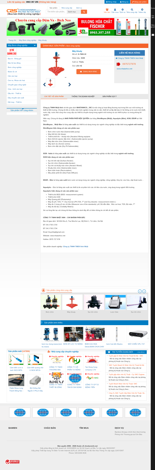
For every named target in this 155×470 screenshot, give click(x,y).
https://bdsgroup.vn (74, 457)
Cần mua (115, 12)
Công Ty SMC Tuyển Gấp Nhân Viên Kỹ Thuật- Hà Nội (127, 393)
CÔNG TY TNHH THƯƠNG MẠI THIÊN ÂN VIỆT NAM (55, 368)
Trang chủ (12, 40)
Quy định (153, 16)
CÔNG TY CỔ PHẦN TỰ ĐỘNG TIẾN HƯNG (74, 368)
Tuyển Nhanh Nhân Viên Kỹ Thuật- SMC (123, 384)
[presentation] (140, 291)
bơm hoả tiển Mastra (114, 344)
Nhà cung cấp (132, 12)
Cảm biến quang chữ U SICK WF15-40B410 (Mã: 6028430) (35, 369)
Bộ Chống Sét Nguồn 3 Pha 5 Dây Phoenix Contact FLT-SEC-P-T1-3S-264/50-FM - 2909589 (35, 389)
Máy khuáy (42, 40)
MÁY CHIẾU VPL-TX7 (136, 344)
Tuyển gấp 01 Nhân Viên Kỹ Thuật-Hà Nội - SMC (126, 356)
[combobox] (80, 11)
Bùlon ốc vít (12, 72)
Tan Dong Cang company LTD (91, 368)
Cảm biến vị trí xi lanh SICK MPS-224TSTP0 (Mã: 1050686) (16, 369)
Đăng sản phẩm (140, 2)
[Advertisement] (94, 269)
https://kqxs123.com (89, 457)
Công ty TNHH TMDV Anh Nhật (130, 58)
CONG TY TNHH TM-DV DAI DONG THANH (74, 386)
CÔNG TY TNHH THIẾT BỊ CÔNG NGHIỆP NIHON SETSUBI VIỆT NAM (55, 386)
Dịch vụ (122, 12)
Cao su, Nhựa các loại (16, 80)
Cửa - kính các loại (15, 89)
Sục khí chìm (93, 312)
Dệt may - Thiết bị (15, 102)
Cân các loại (12, 76)
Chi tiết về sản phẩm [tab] (54, 96)
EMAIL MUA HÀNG (89, 71)
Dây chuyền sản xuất (16, 98)
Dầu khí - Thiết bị (14, 93)
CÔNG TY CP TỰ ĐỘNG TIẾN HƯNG (92, 386)
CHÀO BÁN (50, 428)
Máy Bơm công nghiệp (27, 40)
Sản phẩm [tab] (53, 8)
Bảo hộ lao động (14, 63)
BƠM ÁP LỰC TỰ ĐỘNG (73, 344)
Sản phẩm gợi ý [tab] (109, 96)
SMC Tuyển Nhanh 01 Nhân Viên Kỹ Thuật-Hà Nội (126, 365)
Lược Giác (114, 312)
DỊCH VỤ (119, 428)
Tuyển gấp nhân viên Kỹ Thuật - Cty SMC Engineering (127, 374)
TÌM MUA (84, 428)
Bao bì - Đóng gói (14, 59)
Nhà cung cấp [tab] (67, 8)
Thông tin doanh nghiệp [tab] (83, 96)
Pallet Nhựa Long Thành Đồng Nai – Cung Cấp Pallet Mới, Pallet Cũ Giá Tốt (16, 389)
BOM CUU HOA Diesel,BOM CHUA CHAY (94, 345)
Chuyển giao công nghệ (17, 85)
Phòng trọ (62, 457)
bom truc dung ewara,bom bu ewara (52, 345)
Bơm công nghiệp (14, 67)
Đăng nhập (112, 2)
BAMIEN (12, 428)
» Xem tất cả (140, 352)
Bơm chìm (50, 312)
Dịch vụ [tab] (79, 8)
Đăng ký (125, 2)
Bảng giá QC (153, 26)
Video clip (142, 12)
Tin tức (153, 8)
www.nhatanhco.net (124, 69)
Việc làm (107, 12)
